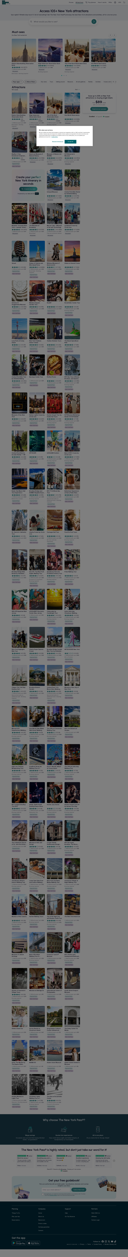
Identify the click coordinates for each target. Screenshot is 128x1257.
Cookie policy (54, 137)
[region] (64, 136)
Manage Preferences (57, 141)
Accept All (70, 141)
